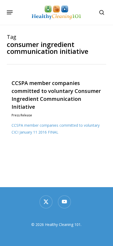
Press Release (22, 115)
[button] (10, 12)
